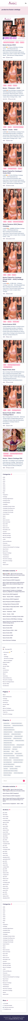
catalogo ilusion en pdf (18, 736)
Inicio (4, 647)
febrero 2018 (5, 872)
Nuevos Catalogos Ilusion (8, 681)
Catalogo (6, 453)
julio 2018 (5, 869)
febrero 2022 (6, 841)
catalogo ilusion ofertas (19, 740)
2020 (4, 481)
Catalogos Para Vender (8, 510)
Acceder (6, 1003)
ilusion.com (5, 525)
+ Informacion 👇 (6, 652)
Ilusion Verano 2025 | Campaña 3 (11, 577)
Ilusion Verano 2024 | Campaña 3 (11, 599)
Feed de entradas (8, 1005)
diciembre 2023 (6, 834)
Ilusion (22, 42)
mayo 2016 (5, 886)
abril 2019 (5, 863)
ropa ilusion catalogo (13, 768)
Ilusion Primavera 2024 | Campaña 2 (11, 601)
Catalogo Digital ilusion (14, 364)
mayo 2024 (5, 826)
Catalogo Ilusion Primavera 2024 (11, 604)
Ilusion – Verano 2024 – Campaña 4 (11, 596)
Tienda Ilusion (6, 554)
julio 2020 (5, 851)
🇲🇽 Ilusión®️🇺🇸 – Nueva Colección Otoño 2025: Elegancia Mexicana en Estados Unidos (14, 574)
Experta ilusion (6, 514)
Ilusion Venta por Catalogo (9, 640)
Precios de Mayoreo (7, 541)
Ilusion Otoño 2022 (9, 369)
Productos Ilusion (6, 545)
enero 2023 (5, 837)
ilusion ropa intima (19, 755)
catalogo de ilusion (7, 725)
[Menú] (25, 3)
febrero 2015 (5, 896)
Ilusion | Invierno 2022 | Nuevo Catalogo (12, 619)
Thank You (5, 712)
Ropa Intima (5, 551)
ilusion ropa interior (18, 753)
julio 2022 (5, 839)
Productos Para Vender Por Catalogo (11, 547)
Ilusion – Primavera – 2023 (11, 88)
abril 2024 (5, 828)
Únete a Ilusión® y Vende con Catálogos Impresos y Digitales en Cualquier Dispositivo (14, 591)
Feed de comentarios (9, 1007)
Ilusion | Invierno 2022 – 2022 (10, 630)
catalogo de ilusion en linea (8, 727)
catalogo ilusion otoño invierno (9, 744)
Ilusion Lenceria (6, 520)
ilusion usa (5, 757)
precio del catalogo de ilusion (9, 764)
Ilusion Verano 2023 (9, 45)
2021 (5, 274)
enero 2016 (5, 890)
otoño (4, 539)
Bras (4, 492)
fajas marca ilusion (7, 749)
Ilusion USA (16, 321)
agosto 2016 (6, 884)
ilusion (13, 751)
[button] (24, 781)
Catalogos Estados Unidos (9, 506)
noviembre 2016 (6, 882)
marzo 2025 (5, 816)
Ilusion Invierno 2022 (9, 324)
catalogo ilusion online (8, 742)
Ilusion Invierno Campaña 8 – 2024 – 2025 (13, 587)
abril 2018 (5, 870)
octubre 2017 (6, 874)
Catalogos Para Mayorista (9, 508)
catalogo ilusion (6, 734)
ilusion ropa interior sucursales (9, 755)
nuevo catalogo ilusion (8, 762)
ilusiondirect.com (6, 529)
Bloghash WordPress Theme (16, 1018)
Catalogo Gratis (8, 367)
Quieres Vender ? (6, 662)
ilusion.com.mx (6, 527)
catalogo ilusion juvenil (17, 738)
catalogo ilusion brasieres (16, 734)
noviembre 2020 (6, 849)
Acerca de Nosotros (7, 677)
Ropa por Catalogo (7, 553)
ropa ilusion (6, 768)
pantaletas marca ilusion (18, 762)
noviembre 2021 (6, 843)
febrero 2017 (5, 878)
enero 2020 (5, 855)
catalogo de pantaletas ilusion (9, 729)
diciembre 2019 (6, 857)
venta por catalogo (7, 775)
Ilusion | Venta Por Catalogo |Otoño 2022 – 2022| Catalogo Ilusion (13, 279)
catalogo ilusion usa (7, 747)
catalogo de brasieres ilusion (16, 723)
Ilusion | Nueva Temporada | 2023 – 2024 (13, 606)
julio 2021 (5, 845)
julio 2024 (5, 824)
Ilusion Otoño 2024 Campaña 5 (10, 594)
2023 (17, 42)
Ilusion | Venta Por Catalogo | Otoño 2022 (13, 616)
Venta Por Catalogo (18, 127)
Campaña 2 (5, 494)
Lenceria (5, 531)
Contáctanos (6, 670)
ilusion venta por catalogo (14, 757)
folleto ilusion (14, 749)
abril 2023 (5, 836)
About (5, 654)
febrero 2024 (6, 830)
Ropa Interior (5, 549)
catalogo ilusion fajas (7, 738)
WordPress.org (7, 1009)
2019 (9, 410)
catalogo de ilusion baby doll (18, 725)
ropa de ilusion (17, 766)
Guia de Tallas (6, 666)
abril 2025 (5, 814)
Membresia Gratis (6, 533)
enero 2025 (5, 818)
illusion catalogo (7, 751)
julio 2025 (5, 812)
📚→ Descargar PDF (7, 649)
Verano (4, 562)
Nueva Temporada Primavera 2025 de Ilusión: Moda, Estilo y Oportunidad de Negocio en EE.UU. (14, 584)
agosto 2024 (6, 822)
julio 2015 (5, 892)
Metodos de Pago (7, 535)
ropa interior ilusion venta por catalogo (10, 770)
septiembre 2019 (6, 859)
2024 (4, 489)
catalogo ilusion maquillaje (8, 740)
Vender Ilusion (6, 556)
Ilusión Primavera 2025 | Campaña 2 (11, 580)
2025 (4, 491)
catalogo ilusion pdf (20, 744)
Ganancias (5, 672)
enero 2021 (5, 847)
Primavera (5, 543)
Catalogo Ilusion (12, 168)
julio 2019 (5, 861)
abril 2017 (5, 876)
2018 (5, 410)
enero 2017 (5, 880)
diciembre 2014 (6, 898)
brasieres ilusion (6, 723)
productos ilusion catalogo (8, 766)
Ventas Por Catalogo (9, 42)
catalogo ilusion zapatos (17, 747)
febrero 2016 (5, 888)
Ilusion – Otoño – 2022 (10, 129)
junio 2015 (5, 894)
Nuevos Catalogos (7, 537)
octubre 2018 (6, 867)
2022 (5, 127)
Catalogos (5, 504)
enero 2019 (5, 865)
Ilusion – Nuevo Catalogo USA (12, 458)
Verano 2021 (5, 564)
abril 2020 (5, 853)
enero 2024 (5, 832)
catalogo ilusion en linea (8, 736)
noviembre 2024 (6, 820)
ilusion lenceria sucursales (8, 753)
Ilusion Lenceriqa (6, 522)
